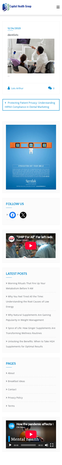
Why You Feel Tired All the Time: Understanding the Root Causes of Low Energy (27, 301)
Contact (12, 389)
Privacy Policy (15, 397)
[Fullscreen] (51, 445)
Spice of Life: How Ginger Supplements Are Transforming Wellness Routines (30, 330)
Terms (11, 405)
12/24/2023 (14, 28)
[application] (31, 434)
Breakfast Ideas (16, 381)
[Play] (10, 445)
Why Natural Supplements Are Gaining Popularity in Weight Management (28, 317)
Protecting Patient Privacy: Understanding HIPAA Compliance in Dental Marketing (30, 104)
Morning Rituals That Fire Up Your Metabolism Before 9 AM (25, 286)
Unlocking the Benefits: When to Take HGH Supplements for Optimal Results (30, 344)
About (11, 373)
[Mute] (46, 445)
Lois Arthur (17, 88)
